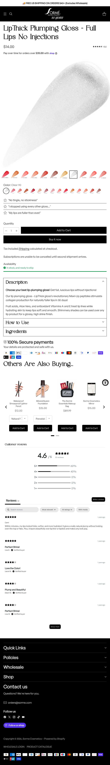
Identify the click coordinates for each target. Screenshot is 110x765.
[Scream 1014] (92, 191)
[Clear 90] (6, 191)
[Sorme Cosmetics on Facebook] (5, 717)
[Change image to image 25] (44, 175)
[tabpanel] (55, 569)
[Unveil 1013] (85, 191)
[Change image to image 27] (64, 175)
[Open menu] (5, 14)
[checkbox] (83, 509)
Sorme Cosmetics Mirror (91, 402)
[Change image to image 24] (34, 175)
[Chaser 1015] (98, 191)
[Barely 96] (26, 191)
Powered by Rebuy (55, 439)
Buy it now (55, 239)
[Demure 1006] (59, 191)
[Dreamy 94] (19, 191)
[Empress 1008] (65, 191)
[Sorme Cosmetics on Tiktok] (18, 717)
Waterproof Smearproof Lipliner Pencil (18, 403)
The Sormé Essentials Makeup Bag (67, 403)
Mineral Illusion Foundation (42, 402)
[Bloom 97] (32, 191)
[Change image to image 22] (15, 175)
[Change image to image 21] (5, 175)
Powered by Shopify (54, 738)
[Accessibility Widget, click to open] (105, 382)
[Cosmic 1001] (39, 191)
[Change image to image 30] (93, 175)
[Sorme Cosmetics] (55, 14)
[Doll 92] (12, 191)
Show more (55, 627)
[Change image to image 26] (54, 175)
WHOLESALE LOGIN (13, 746)
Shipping (24, 248)
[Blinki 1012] (78, 191)
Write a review (98, 499)
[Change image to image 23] (25, 175)
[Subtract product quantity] (6, 230)
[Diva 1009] (72, 191)
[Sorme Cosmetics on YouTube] (23, 717)
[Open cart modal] (104, 14)
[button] (55, 466)
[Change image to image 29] (83, 175)
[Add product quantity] (16, 230)
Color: (12, 185)
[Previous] (6, 407)
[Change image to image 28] (73, 175)
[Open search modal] (11, 14)
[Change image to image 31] (103, 175)
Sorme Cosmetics (32, 738)
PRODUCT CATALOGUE (39, 746)
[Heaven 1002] (45, 191)
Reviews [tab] (12, 500)
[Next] (104, 407)
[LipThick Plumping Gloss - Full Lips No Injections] (55, 113)
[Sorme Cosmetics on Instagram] (14, 717)
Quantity (8, 223)
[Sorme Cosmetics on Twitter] (9, 717)
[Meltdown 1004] (52, 191)
